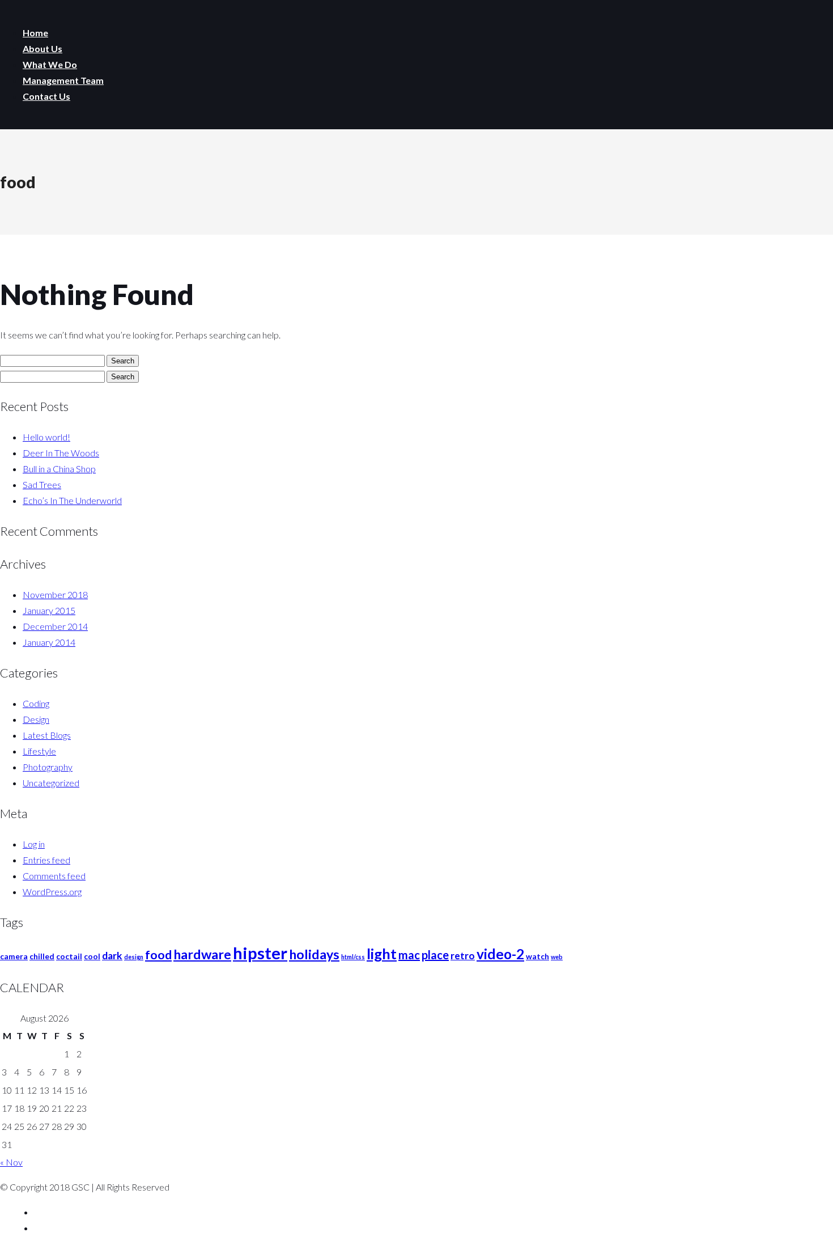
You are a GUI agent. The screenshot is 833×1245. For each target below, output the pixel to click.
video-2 (500, 954)
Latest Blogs (47, 735)
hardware (202, 954)
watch (537, 956)
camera (14, 956)
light (382, 953)
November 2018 (55, 594)
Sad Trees (42, 484)
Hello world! (46, 436)
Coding (36, 703)
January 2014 (49, 642)
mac (409, 955)
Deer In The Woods (61, 452)
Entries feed (46, 859)
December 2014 (55, 626)
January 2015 (49, 610)
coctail (69, 956)
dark (112, 956)
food (158, 954)
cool (92, 956)
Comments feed (54, 875)
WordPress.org (52, 891)
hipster (260, 953)
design (133, 956)
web (557, 956)
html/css (353, 956)
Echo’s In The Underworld (72, 500)
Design (36, 719)
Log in (34, 844)
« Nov (11, 1162)
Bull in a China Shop (59, 468)
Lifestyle (39, 751)
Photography (48, 766)
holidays (314, 954)
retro (462, 956)
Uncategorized (51, 782)
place (435, 955)
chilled (41, 956)
